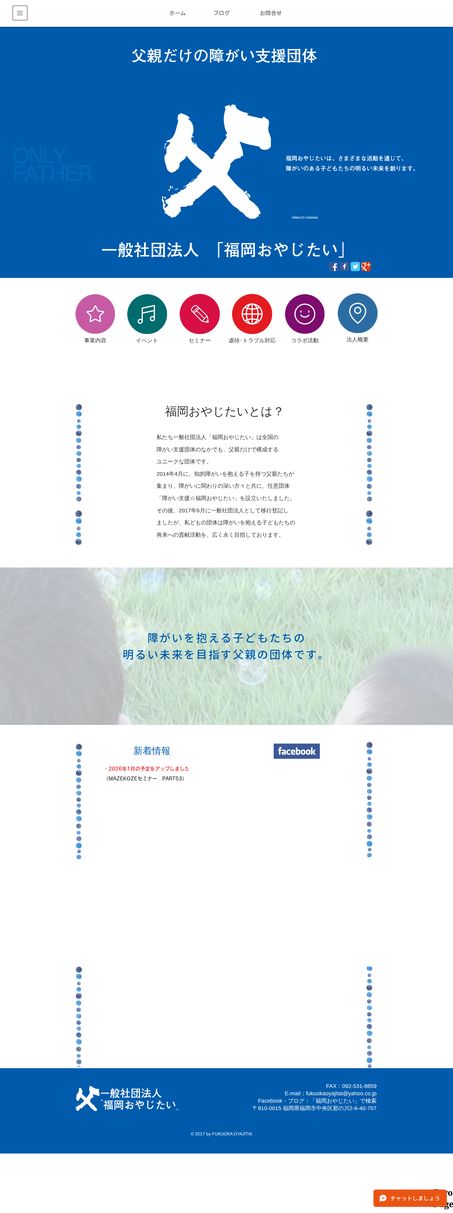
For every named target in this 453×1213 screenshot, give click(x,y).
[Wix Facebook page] (344, 266)
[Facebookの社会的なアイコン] (333, 266)
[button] (20, 13)
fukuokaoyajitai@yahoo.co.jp (341, 1093)
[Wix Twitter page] (355, 266)
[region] (20, 13)
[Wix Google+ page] (366, 266)
